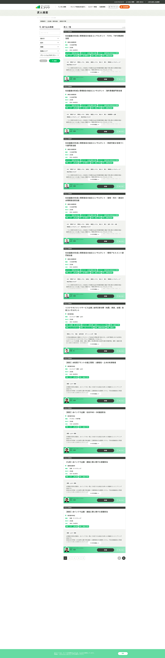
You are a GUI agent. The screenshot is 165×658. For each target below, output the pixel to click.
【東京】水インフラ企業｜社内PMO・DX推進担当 (85, 412)
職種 (41, 47)
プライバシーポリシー (65, 654)
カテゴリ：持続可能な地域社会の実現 (108, 53)
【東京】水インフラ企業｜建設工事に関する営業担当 (86, 511)
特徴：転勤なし (111, 327)
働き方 (42, 38)
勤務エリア (44, 51)
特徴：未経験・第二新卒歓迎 (73, 325)
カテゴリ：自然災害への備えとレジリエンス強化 (95, 325)
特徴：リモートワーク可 (86, 327)
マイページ (114, 7)
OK (123, 653)
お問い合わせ (139, 1)
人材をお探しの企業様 (154, 1)
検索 (55, 61)
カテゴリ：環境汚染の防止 (73, 53)
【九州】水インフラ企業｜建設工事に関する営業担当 (86, 462)
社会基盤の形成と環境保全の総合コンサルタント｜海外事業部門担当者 (93, 90)
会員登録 (125, 7)
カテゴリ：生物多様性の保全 (89, 53)
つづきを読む (94, 72)
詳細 (105, 79)
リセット (43, 61)
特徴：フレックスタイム (72, 327)
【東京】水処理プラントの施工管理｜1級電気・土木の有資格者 (90, 362)
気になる (121, 79)
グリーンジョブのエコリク (43, 17)
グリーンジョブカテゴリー (48, 55)
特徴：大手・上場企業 (72, 55)
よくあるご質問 (130, 1)
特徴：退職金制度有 (107, 55)
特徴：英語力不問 (96, 55)
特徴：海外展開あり (84, 55)
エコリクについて (119, 1)
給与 (41, 43)
